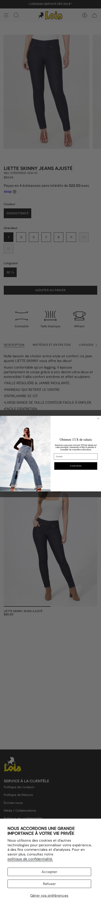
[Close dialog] (98, 418)
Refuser (49, 883)
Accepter (49, 871)
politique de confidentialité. (30, 859)
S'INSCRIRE (76, 466)
